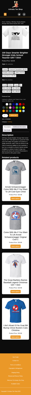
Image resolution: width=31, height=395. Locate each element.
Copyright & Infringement (15, 368)
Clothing (8, 22)
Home (3, 22)
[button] (26, 28)
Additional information (19, 127)
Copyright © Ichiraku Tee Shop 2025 (10, 391)
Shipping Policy (15, 372)
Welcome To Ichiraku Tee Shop (15, 380)
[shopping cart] (19, 14)
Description (7, 127)
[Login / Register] (24, 14)
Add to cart (14, 115)
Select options (15, 198)
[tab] (5, 14)
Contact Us (15, 360)
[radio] (5, 69)
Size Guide (7, 130)
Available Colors (15, 383)
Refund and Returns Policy (15, 376)
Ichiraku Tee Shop (15, 9)
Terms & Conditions (15, 365)
